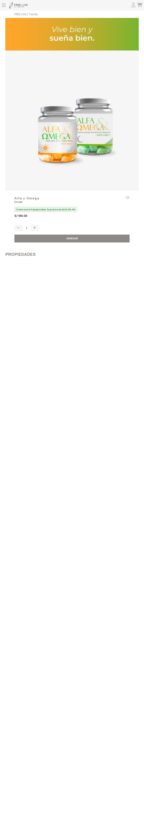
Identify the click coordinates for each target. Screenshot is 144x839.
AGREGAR (72, 238)
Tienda (33, 14)
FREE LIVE (20, 14)
